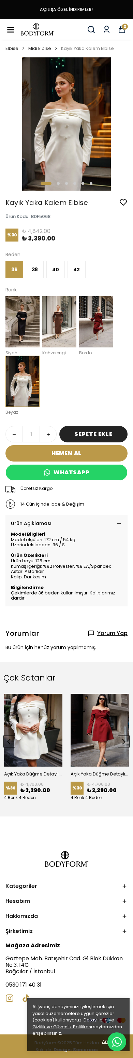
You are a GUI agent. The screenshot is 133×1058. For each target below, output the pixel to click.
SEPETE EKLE (93, 434)
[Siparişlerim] (106, 29)
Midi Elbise (39, 48)
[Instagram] (9, 998)
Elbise (11, 48)
